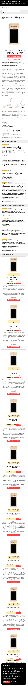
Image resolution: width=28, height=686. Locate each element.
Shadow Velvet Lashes (19, 17)
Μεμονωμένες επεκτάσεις (7, 17)
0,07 (3, 18)
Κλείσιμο (13, 681)
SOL (11, 684)
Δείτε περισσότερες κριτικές (8, 201)
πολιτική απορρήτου (5, 684)
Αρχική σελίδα (5, 15)
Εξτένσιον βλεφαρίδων (14, 15)
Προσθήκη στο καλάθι (15, 56)
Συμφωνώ (6, 681)
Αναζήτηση (5, 12)
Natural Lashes (10, 8)
